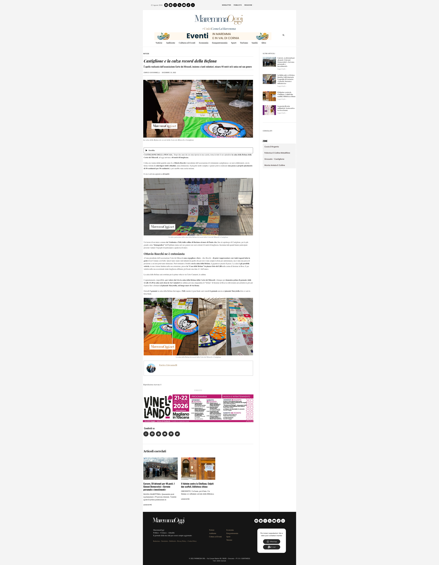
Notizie (159, 42)
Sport (233, 42)
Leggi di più (147, 505)
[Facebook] (166, 5)
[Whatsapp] (193, 5)
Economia (203, 42)
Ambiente (170, 42)
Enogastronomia (219, 42)
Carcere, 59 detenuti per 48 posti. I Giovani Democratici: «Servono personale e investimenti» (159, 486)
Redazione (248, 5)
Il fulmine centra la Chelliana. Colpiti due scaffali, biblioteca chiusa (197, 485)
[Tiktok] (188, 5)
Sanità (255, 42)
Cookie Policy (192, 541)
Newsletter (226, 5)
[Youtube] (184, 5)
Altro (263, 42)
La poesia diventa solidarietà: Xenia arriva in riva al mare (285, 108)
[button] (146, 433)
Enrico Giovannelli (168, 365)
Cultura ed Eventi (187, 42)
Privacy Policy (181, 541)
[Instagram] (175, 5)
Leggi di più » (281, 69)
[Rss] (179, 5)
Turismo (244, 42)
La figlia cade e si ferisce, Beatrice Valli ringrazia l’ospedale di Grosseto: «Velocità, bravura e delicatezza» (286, 79)
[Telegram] (171, 5)
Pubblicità (238, 5)
